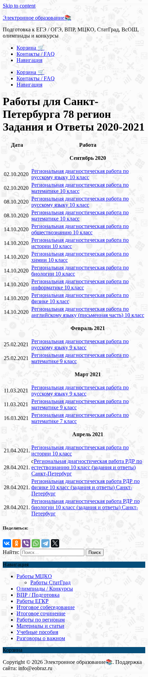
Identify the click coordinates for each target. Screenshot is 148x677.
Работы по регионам (41, 620)
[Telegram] (45, 543)
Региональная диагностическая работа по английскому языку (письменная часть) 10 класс (87, 312)
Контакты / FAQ (36, 54)
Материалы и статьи (40, 626)
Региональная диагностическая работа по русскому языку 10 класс (80, 174)
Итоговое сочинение (41, 613)
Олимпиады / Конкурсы (45, 589)
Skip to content (19, 6)
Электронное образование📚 (37, 18)
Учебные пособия (37, 632)
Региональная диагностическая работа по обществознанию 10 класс (80, 229)
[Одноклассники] (16, 543)
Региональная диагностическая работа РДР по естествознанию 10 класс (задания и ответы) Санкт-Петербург (86, 467)
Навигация (29, 60)
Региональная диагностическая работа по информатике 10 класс (80, 284)
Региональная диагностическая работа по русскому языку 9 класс (80, 344)
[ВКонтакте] (7, 543)
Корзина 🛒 (30, 48)
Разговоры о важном (41, 638)
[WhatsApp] (36, 543)
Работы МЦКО (34, 576)
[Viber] (26, 543)
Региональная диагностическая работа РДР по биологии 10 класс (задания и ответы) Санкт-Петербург (85, 507)
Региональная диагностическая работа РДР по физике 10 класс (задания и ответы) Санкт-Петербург (85, 487)
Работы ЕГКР (33, 601)
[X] (55, 543)
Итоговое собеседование (46, 607)
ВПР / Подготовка (38, 595)
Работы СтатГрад (50, 582)
